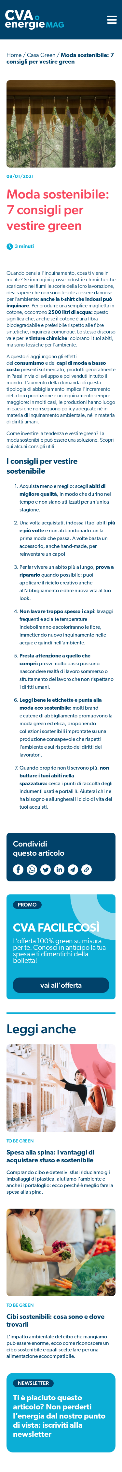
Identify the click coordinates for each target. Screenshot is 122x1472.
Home (14, 56)
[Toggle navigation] (110, 19)
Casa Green (41, 56)
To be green (20, 1140)
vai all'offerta (61, 985)
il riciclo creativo (60, 583)
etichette (63, 700)
